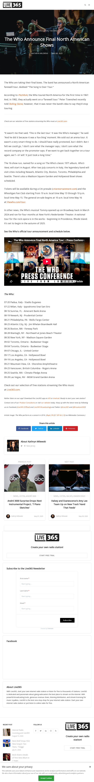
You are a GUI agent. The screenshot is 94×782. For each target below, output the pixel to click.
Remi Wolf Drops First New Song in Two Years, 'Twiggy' (21, 744)
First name (24, 578)
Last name (24, 591)
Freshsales (50, 628)
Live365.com (13, 389)
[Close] (90, 767)
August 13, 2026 (17, 736)
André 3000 (31, 496)
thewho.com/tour (16, 202)
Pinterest (71, 428)
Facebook (24, 428)
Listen (45, 31)
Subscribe (67, 620)
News (39, 31)
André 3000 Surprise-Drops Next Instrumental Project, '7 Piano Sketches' (25, 504)
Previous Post (24, 462)
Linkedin (56, 428)
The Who (53, 31)
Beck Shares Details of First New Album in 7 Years (20, 758)
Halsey (69, 496)
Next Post (69, 462)
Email (22, 603)
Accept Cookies (46, 778)
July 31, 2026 (16, 750)
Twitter (40, 428)
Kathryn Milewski (37, 441)
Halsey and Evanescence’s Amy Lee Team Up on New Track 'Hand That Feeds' (69, 504)
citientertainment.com (64, 188)
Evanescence (79, 496)
